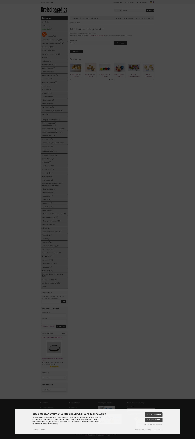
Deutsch (35, 430)
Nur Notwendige (153, 420)
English (43, 430)
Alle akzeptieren (154, 414)
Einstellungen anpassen (154, 424)
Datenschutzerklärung (143, 430)
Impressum (158, 430)
